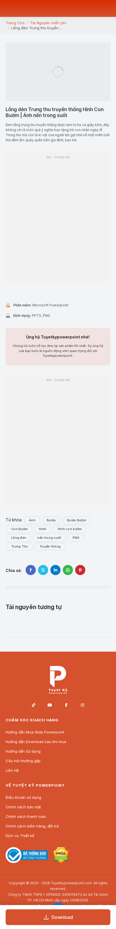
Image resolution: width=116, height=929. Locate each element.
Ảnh (32, 520)
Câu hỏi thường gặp (23, 761)
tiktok (33, 705)
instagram (82, 705)
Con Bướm (19, 529)
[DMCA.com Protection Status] (60, 861)
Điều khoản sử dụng (23, 797)
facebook (66, 705)
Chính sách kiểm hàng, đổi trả (32, 826)
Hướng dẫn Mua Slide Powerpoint (35, 732)
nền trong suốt (49, 538)
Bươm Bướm (76, 520)
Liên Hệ (12, 770)
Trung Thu (19, 546)
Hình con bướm (70, 529)
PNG (76, 538)
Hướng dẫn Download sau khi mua (36, 741)
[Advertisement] (58, 443)
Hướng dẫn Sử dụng (23, 751)
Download (62, 917)
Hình (42, 529)
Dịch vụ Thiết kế (20, 835)
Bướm (51, 520)
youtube (50, 705)
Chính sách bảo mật (23, 807)
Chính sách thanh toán (26, 816)
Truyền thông (50, 546)
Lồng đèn (18, 538)
